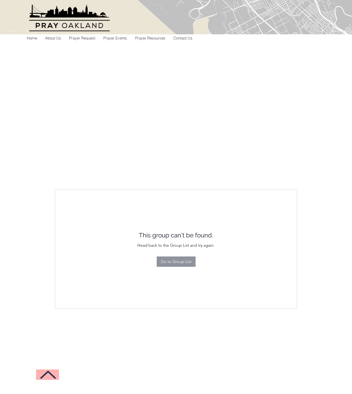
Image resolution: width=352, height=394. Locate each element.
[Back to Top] (47, 374)
